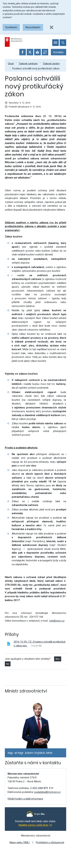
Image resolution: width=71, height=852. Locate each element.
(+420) (41, 788)
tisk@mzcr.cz (56, 620)
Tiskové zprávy (51, 63)
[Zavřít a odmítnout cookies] (51, 27)
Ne (7, 664)
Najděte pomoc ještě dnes (33, 825)
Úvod (11, 63)
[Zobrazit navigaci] (55, 42)
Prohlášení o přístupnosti (50, 842)
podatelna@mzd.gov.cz (47, 792)
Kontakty (58, 52)
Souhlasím (11, 27)
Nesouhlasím (33, 27)
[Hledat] (63, 42)
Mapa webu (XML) (19, 842)
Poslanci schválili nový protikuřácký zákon (35, 68)
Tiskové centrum (28, 63)
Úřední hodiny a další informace (25, 798)
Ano (57, 659)
